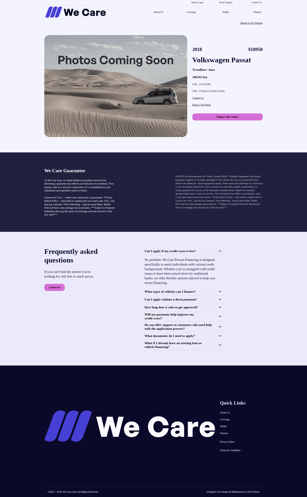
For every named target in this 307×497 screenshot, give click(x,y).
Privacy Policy (227, 441)
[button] (183, 251)
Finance (258, 12)
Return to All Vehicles (251, 23)
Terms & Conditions (230, 450)
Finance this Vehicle (227, 117)
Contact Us (257, 2)
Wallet (225, 12)
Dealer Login (197, 2)
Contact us (54, 287)
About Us (158, 12)
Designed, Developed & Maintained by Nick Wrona (233, 491)
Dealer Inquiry (225, 2)
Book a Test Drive (201, 105)
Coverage (191, 12)
